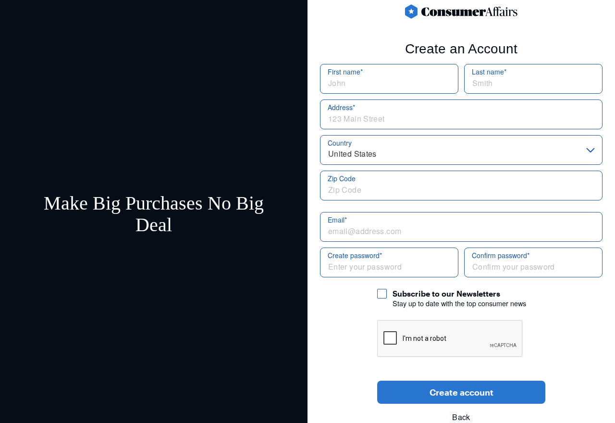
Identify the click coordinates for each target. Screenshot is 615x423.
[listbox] (461, 150)
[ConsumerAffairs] (461, 11)
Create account (461, 392)
